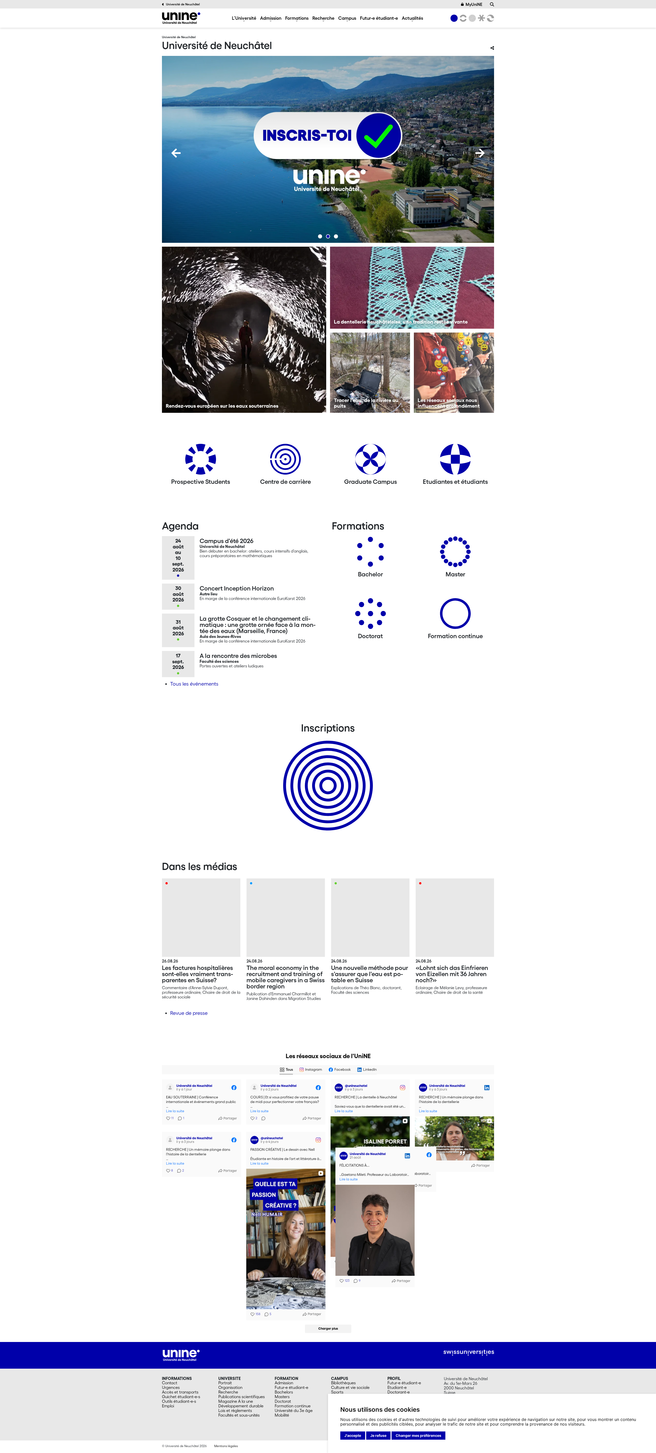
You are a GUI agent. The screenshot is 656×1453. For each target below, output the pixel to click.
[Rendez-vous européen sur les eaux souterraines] (244, 330)
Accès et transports (180, 1392)
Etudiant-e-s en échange (327, 777)
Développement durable (240, 1406)
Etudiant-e (397, 1387)
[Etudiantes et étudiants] (455, 461)
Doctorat (283, 1401)
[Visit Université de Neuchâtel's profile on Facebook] (170, 1088)
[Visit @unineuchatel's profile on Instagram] (339, 1088)
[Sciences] (471, 18)
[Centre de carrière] (285, 461)
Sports (337, 1392)
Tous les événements (194, 684)
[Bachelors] (370, 553)
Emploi (168, 1406)
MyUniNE (474, 4)
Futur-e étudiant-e (379, 18)
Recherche (323, 18)
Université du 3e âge (294, 1410)
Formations (297, 18)
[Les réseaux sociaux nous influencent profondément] (454, 373)
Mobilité (282, 1415)
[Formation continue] (455, 615)
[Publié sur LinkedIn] (487, 1088)
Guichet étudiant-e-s (181, 1396)
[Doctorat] (370, 615)
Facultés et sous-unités (239, 1415)
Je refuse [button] (378, 1435)
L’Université (244, 18)
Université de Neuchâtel (183, 4)
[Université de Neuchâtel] (181, 18)
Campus (347, 18)
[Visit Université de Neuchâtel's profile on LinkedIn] (423, 1088)
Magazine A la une (235, 1401)
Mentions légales (226, 1446)
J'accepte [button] (352, 1435)
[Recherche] (492, 4)
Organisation (230, 1387)
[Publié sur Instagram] (402, 1088)
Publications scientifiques (241, 1396)
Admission (270, 18)
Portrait (225, 1382)
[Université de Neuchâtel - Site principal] (181, 1354)
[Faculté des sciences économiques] (489, 18)
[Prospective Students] (200, 461)
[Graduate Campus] (370, 461)
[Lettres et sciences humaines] (462, 18)
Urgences (171, 1387)
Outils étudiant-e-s (179, 1401)
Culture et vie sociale (350, 1387)
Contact (169, 1382)
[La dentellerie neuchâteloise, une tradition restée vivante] (412, 288)
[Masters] (455, 553)
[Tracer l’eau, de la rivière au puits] (370, 373)
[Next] (480, 153)
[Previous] (176, 153)
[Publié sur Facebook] (234, 1088)
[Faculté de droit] (480, 18)
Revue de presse (189, 1013)
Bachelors (284, 1392)
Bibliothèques (343, 1382)
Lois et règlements (235, 1410)
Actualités (412, 18)
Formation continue (293, 1406)
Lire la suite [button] (175, 1111)
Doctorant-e (398, 1392)
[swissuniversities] (469, 1353)
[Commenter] (261, 1118)
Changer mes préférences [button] (418, 1435)
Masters (282, 1396)
